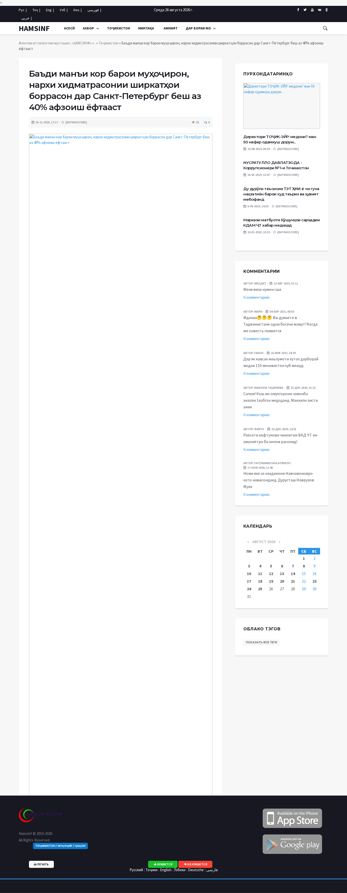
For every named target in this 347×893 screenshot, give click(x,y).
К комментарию (256, 297)
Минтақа (146, 28)
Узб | (64, 10)
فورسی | (94, 10)
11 (260, 573)
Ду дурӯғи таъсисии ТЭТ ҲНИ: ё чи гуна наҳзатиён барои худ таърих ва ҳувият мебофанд (281, 194)
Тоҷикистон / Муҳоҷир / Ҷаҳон (60, 846)
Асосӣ (69, 28)
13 (282, 573)
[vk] (319, 9)
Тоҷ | (36, 10)
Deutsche (196, 869)
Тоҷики (151, 869)
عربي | (26, 18)
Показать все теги (261, 642)
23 (314, 581)
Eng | (50, 10)
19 (271, 581)
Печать (43, 864)
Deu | (77, 10)
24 (249, 588)
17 (249, 581)
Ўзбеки (179, 869)
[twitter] (305, 10)
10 (249, 573)
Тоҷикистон (118, 28)
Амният (170, 28)
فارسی (212, 869)
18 (260, 581)
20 (282, 581)
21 (293, 581)
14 (293, 573)
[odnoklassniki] (326, 9)
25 (260, 588)
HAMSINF (34, 28)
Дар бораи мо (199, 28)
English (165, 869)
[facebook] (298, 10)
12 (271, 573)
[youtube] (312, 10)
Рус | (23, 10)
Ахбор (89, 28)
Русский (136, 869)
